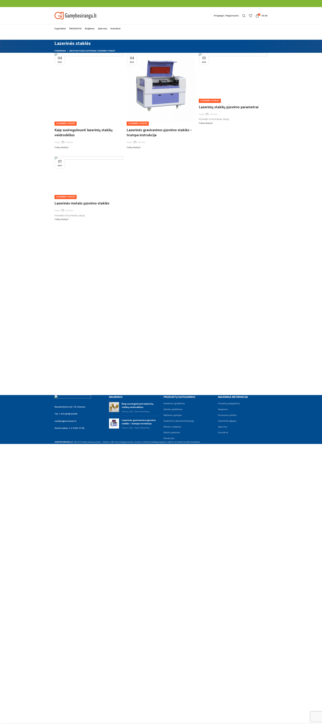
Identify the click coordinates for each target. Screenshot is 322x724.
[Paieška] (243, 15)
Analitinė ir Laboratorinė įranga (179, 421)
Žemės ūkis (169, 438)
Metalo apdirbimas (173, 409)
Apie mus (222, 427)
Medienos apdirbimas (174, 403)
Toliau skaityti (61, 147)
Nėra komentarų (142, 411)
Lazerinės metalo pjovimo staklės (82, 203)
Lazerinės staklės (65, 123)
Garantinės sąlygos (227, 421)
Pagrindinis (60, 51)
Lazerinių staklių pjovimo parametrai (228, 106)
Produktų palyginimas (229, 403)
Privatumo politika (227, 415)
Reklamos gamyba (173, 415)
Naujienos (223, 409)
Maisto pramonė (172, 432)
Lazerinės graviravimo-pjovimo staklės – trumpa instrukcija (159, 132)
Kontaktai (223, 432)
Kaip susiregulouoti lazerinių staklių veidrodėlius (84, 132)
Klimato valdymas (172, 427)
